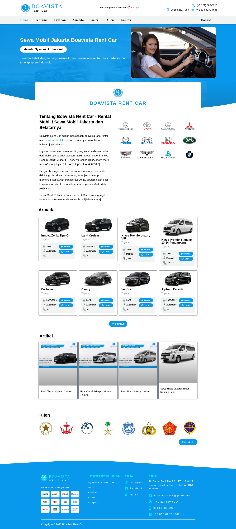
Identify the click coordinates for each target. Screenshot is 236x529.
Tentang (41, 19)
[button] (118, 324)
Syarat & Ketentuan (101, 482)
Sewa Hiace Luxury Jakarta (135, 391)
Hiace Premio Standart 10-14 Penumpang (176, 241)
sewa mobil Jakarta (56, 140)
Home (24, 19)
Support (93, 502)
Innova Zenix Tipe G (55, 235)
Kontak (126, 19)
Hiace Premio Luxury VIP (135, 237)
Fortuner (47, 289)
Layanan (60, 19)
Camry (85, 289)
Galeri (95, 19)
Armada (78, 19)
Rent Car (40, 10)
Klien (110, 19)
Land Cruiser (90, 235)
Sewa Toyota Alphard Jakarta (56, 391)
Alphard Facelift (172, 289)
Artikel (92, 492)
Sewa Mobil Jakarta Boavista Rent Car (68, 40)
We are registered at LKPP (113, 7)
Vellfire (126, 289)
